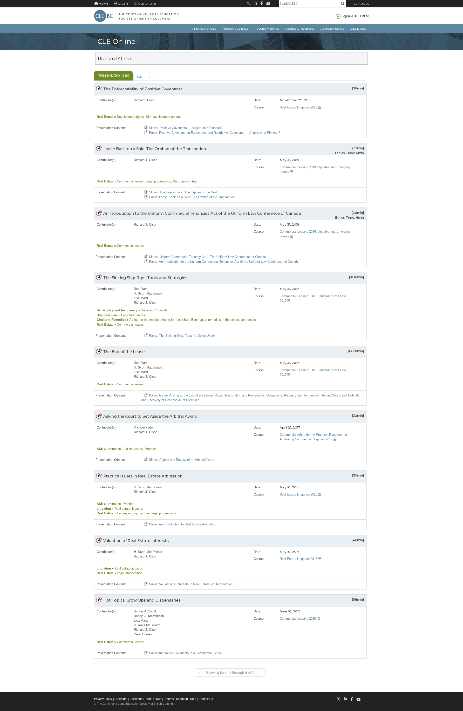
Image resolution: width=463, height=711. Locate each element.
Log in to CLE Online (355, 16)
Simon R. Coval (145, 611)
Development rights (130, 117)
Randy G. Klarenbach (149, 616)
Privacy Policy (103, 699)
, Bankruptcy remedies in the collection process (222, 320)
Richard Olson (144, 100)
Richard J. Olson (145, 160)
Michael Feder (144, 427)
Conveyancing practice (132, 513)
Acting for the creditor (144, 320)
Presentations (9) (113, 75)
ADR (100, 449)
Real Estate (105, 117)
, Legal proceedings (157, 181)
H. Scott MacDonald (148, 293)
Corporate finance (133, 315)
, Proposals (160, 310)
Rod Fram (141, 289)
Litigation (104, 508)
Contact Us (361, 3)
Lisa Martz (141, 298)
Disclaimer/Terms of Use (145, 699)
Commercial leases (130, 181)
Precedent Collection (236, 28)
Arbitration (113, 449)
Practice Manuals (204, 28)
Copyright (121, 699)
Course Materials (267, 28)
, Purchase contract (184, 181)
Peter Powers (143, 634)
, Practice (150, 449)
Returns (168, 699)
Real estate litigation (128, 508)
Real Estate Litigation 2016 (299, 494)
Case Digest (358, 28)
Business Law (107, 315)
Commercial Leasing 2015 (298, 618)
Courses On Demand (299, 28)
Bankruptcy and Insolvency (117, 310)
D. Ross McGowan (147, 625)
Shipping (182, 699)
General (146, 310)
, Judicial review (132, 449)
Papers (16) (146, 77)
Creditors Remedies (111, 320)
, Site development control (162, 117)
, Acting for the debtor (174, 320)
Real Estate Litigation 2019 (299, 107)
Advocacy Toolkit (332, 28)
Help (193, 699)
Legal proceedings (129, 573)
